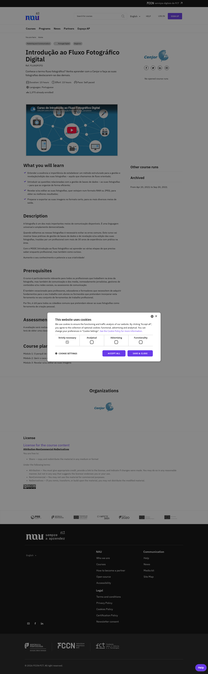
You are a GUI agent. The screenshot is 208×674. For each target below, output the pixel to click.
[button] (66, 353)
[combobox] (152, 316)
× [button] (156, 316)
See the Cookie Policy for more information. (121, 331)
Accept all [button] (114, 353)
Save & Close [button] (140, 353)
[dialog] (104, 337)
